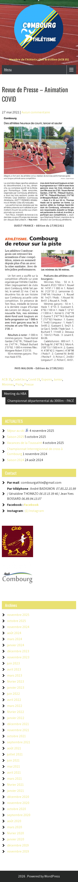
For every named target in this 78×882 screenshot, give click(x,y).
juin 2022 (13, 693)
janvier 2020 (15, 839)
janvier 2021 (15, 790)
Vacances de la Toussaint (24, 443)
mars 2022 (14, 706)
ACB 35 (7, 379)
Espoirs (46, 379)
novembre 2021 (18, 730)
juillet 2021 (15, 754)
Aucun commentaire (35, 112)
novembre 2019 (18, 851)
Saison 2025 (15, 437)
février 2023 (15, 681)
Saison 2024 (15, 460)
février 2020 (15, 833)
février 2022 (15, 712)
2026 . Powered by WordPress (39, 876)
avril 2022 (14, 699)
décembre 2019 (18, 845)
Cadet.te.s (20, 379)
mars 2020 (14, 827)
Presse (29, 384)
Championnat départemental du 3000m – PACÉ (40, 401)
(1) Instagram (34, 511)
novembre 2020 (18, 803)
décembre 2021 (18, 724)
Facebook (31, 505)
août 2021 (14, 748)
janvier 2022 (15, 718)
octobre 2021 (16, 736)
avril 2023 (14, 669)
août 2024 (14, 633)
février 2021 (15, 784)
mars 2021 (14, 778)
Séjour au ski (16, 430)
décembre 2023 (18, 651)
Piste (19, 384)
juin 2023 (13, 663)
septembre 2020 (18, 815)
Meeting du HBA (15, 393)
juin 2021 (13, 760)
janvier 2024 (15, 645)
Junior (57, 379)
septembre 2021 (18, 742)
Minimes (8, 384)
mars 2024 (14, 639)
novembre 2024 (18, 627)
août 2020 (14, 821)
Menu (8, 69)
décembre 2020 (18, 797)
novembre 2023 (18, 657)
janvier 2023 (15, 687)
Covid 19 (34, 379)
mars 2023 (14, 675)
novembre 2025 (18, 615)
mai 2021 (13, 766)
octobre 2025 (16, 621)
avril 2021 (14, 772)
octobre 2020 (16, 809)
